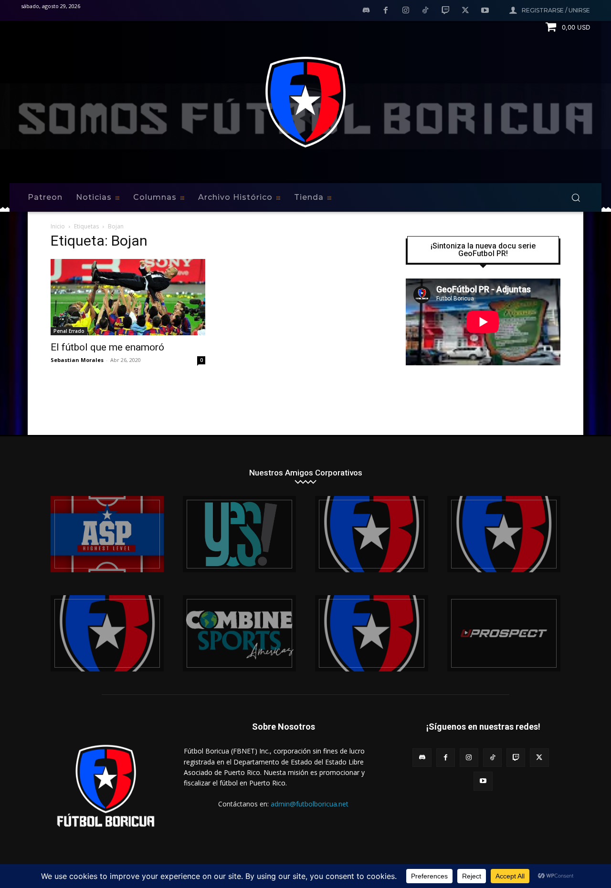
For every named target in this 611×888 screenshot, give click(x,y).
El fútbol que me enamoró (107, 347)
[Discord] (366, 11)
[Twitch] (445, 11)
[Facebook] (386, 11)
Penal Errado (68, 331)
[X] (465, 11)
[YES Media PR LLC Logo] (239, 534)
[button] (575, 197)
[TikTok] (426, 11)
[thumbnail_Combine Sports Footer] (239, 633)
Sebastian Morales (77, 359)
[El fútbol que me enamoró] (128, 297)
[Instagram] (406, 11)
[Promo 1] (107, 534)
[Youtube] (485, 11)
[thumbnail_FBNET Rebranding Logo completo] (371, 534)
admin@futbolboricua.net (309, 803)
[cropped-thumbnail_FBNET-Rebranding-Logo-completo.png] (503, 534)
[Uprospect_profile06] (503, 633)
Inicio (58, 226)
